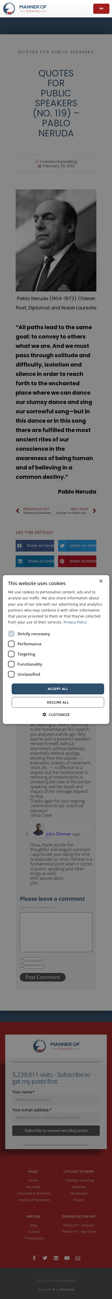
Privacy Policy (75, 622)
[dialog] (56, 649)
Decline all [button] (58, 702)
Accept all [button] (58, 688)
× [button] (101, 581)
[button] (56, 714)
